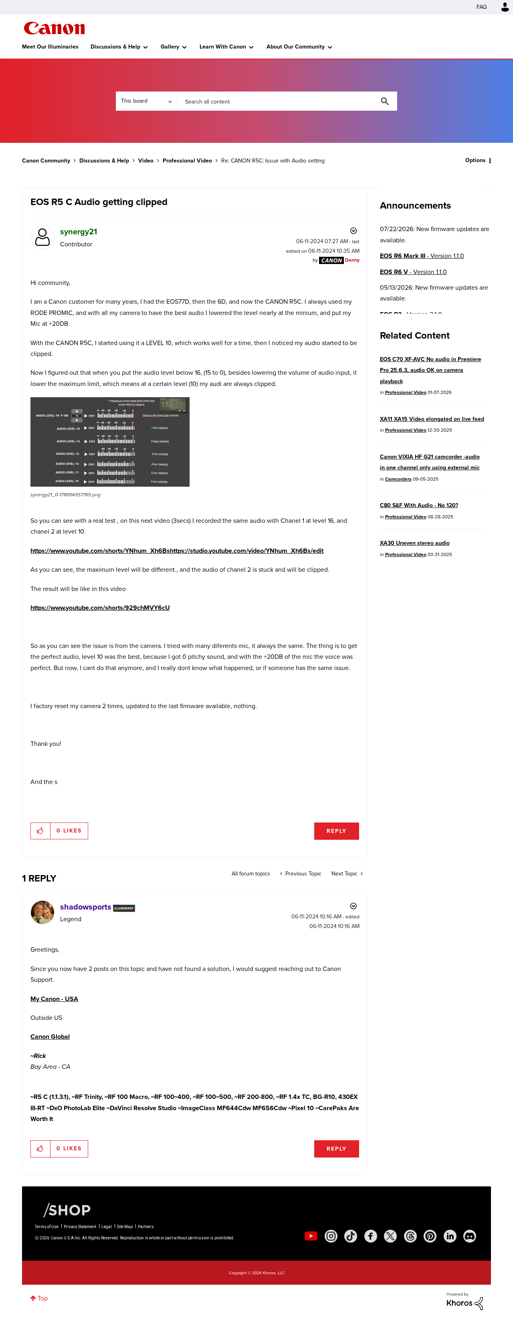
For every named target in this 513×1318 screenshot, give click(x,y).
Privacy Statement (80, 1227)
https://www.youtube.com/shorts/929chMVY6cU (100, 607)
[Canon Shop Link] (63, 1209)
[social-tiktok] (350, 1236)
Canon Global (50, 1036)
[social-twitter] (390, 1236)
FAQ (482, 7)
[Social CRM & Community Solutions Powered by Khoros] (465, 1300)
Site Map (125, 1227)
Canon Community (54, 28)
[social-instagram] (331, 1236)
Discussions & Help (115, 47)
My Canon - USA (54, 998)
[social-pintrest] (430, 1236)
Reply (337, 831)
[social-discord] (469, 1236)
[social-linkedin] (450, 1236)
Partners (146, 1227)
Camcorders (398, 479)
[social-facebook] (370, 1236)
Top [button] (43, 1298)
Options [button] (475, 160)
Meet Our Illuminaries (50, 47)
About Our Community (296, 47)
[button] (110, 442)
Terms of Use (47, 1227)
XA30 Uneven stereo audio (415, 543)
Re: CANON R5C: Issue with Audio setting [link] (273, 160)
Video (145, 160)
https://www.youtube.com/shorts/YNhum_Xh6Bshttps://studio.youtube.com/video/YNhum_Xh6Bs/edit (176, 550)
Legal (106, 1227)
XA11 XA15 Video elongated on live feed (432, 419)
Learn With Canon (223, 47)
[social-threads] (410, 1236)
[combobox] (287, 101)
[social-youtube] (311, 1236)
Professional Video (187, 160)
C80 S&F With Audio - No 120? (419, 505)
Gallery (170, 47)
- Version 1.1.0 (422, 255)
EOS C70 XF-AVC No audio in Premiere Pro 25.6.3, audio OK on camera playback (430, 370)
